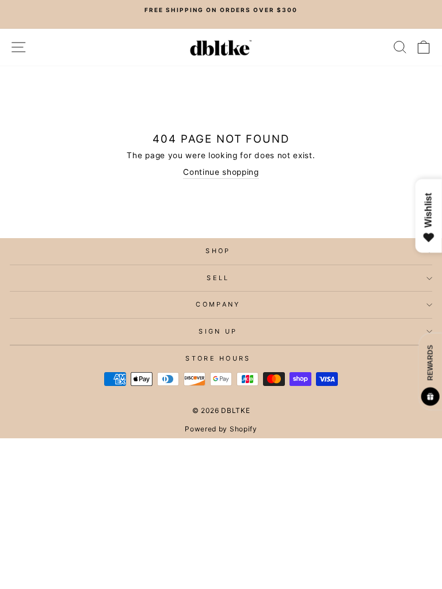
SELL (218, 278)
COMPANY (218, 304)
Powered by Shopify (221, 428)
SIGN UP (218, 331)
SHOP (217, 251)
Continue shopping (221, 172)
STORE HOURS (217, 358)
